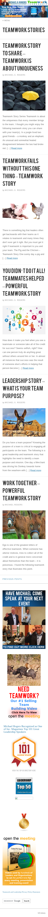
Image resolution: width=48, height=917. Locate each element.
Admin (41, 913)
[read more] (24, 95)
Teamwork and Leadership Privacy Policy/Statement (21, 892)
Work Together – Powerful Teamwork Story (22, 492)
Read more (16, 148)
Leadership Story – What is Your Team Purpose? (24, 389)
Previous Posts (12, 579)
